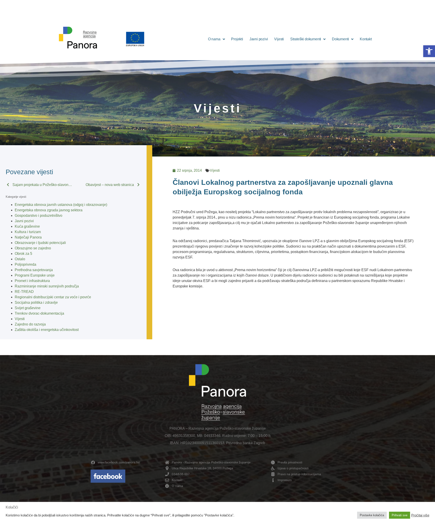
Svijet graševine (28, 308)
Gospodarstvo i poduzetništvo (38, 215)
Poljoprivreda (25, 264)
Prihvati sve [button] (399, 515)
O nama (214, 39)
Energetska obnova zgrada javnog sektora (48, 210)
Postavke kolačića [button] (372, 515)
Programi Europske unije (35, 275)
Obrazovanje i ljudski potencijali (40, 243)
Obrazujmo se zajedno (33, 248)
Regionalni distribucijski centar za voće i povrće (53, 297)
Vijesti (279, 39)
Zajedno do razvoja (30, 324)
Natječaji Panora (28, 237)
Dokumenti (340, 39)
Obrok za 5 (23, 253)
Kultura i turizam (28, 232)
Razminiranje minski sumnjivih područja (47, 286)
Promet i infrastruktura (32, 281)
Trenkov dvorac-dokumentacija (39, 313)
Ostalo (20, 259)
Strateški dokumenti (305, 39)
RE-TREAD (24, 292)
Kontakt (366, 39)
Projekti (237, 39)
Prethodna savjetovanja (34, 270)
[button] (429, 51)
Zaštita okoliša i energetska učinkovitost (47, 330)
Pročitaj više (420, 515)
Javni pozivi (258, 39)
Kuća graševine (27, 226)
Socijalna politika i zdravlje (36, 302)
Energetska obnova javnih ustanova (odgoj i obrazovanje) (61, 205)
